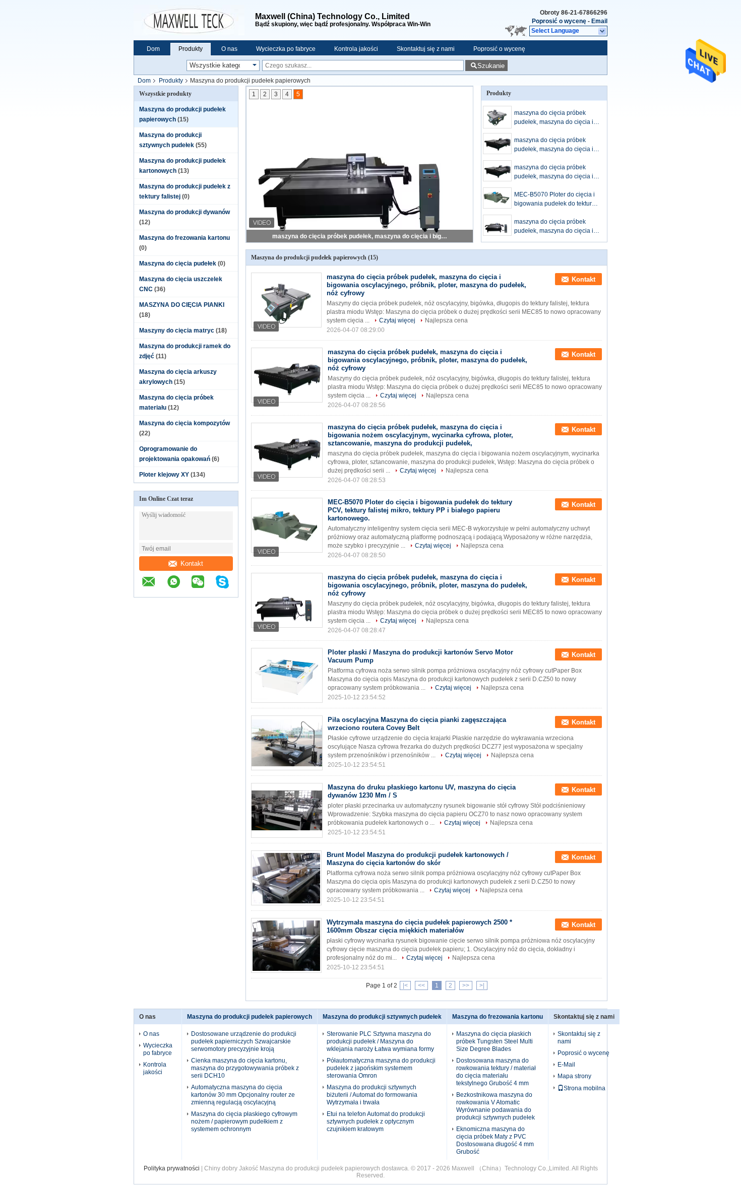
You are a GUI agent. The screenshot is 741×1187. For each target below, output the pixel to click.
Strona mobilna (584, 1088)
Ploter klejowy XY (164, 474)
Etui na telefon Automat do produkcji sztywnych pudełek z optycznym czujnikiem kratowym (376, 1121)
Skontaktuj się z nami (426, 48)
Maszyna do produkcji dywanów (184, 212)
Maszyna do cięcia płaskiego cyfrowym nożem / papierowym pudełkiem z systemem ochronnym (244, 1121)
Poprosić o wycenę (559, 21)
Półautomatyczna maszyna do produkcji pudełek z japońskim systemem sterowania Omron (381, 1068)
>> (465, 985)
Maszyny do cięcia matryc (176, 330)
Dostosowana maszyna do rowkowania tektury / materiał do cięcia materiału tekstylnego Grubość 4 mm (496, 1072)
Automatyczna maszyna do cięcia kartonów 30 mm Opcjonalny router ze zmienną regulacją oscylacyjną (243, 1095)
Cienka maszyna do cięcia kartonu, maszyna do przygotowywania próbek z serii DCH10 (245, 1068)
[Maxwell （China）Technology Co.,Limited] (194, 20)
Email (599, 21)
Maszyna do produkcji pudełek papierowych (249, 1016)
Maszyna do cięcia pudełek (177, 263)
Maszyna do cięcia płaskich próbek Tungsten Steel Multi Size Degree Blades (494, 1041)
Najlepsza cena (446, 320)
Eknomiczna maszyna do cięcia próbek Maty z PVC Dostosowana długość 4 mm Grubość (495, 1140)
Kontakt (191, 563)
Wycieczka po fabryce (286, 48)
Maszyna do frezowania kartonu (184, 237)
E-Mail (566, 1064)
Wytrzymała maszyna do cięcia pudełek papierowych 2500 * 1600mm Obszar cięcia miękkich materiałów (419, 926)
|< (405, 985)
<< (421, 985)
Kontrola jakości (356, 48)
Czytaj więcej (397, 320)
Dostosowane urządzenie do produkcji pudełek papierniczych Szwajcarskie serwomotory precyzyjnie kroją (243, 1041)
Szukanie (491, 66)
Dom (153, 48)
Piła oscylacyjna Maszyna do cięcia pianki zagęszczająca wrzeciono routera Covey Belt (417, 724)
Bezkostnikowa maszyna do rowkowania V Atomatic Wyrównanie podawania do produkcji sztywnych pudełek (495, 1106)
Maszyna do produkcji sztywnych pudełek (382, 1016)
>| (481, 985)
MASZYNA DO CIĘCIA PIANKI (181, 304)
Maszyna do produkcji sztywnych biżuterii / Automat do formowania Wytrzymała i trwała (372, 1095)
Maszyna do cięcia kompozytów (184, 423)
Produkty (190, 48)
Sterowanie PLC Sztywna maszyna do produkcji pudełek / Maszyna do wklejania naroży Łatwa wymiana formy (380, 1041)
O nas (229, 48)
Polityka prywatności (172, 1168)
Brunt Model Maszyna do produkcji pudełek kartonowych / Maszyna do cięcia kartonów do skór (418, 859)
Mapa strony (574, 1076)
